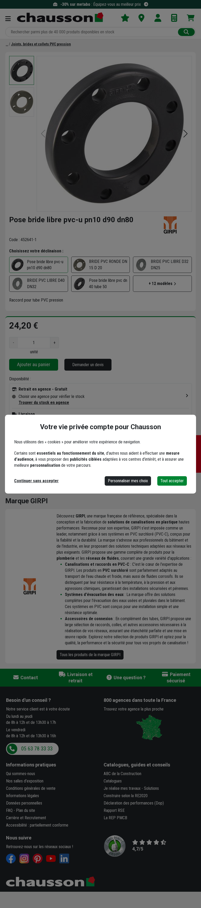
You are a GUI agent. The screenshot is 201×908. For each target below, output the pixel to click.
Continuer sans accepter (36, 480)
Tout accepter (172, 480)
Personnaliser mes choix (128, 480)
